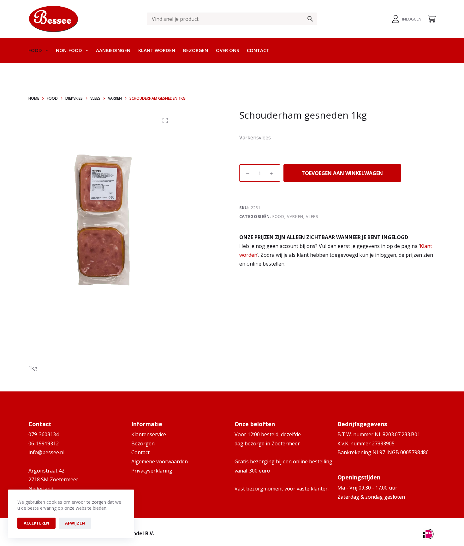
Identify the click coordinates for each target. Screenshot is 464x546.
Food (35, 50)
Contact (258, 50)
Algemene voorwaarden (159, 461)
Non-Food (69, 50)
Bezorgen (195, 50)
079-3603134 (43, 434)
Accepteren (36, 523)
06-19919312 (43, 443)
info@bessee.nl (46, 452)
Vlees (312, 216)
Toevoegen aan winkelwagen (342, 173)
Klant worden (156, 50)
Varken (295, 216)
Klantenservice (148, 434)
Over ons (227, 50)
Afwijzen (75, 523)
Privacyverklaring (151, 470)
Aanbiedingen (113, 50)
